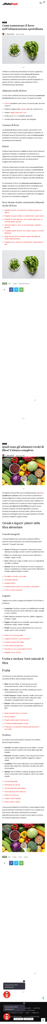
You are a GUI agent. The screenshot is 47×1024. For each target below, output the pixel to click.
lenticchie (19, 112)
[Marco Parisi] (3, 34)
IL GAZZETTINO (30, 1010)
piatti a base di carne (24, 283)
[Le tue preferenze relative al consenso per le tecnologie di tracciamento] (43, 1020)
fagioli (12, 112)
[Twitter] (16, 289)
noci (15, 116)
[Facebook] (11, 289)
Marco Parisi (10, 34)
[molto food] (9, 4)
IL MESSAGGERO (26, 1008)
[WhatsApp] (21, 289)
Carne (6, 103)
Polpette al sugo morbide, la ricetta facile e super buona (24, 216)
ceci (24, 112)
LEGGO (27, 1013)
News (4, 22)
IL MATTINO (36, 1008)
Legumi (15, 283)
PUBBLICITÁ (35, 1013)
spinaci (23, 109)
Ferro (9, 283)
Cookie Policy (29, 1019)
